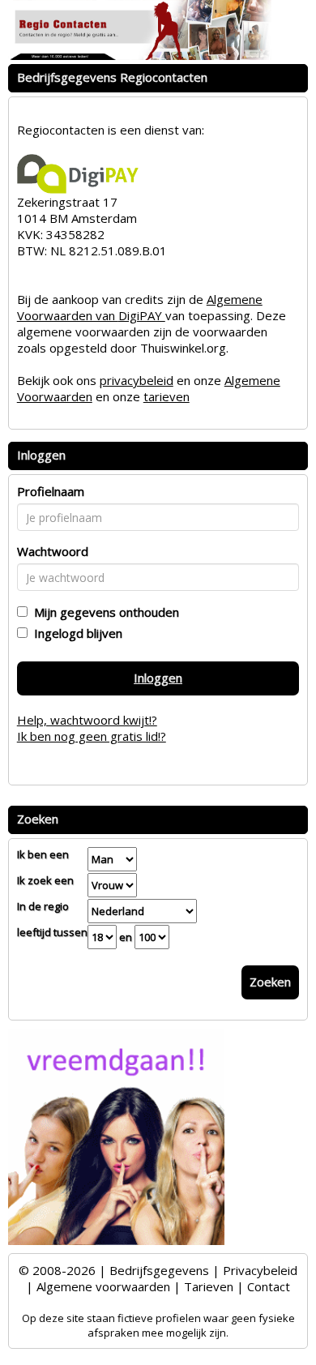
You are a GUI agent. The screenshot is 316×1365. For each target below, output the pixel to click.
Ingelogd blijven (75, 633)
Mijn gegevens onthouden (103, 612)
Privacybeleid (260, 1270)
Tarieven (208, 1286)
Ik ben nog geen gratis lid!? (91, 736)
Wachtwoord (52, 551)
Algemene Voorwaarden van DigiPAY (140, 307)
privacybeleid (136, 380)
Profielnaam (50, 491)
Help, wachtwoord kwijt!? (87, 720)
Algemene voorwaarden (103, 1286)
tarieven (166, 396)
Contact (268, 1286)
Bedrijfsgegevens (159, 1270)
